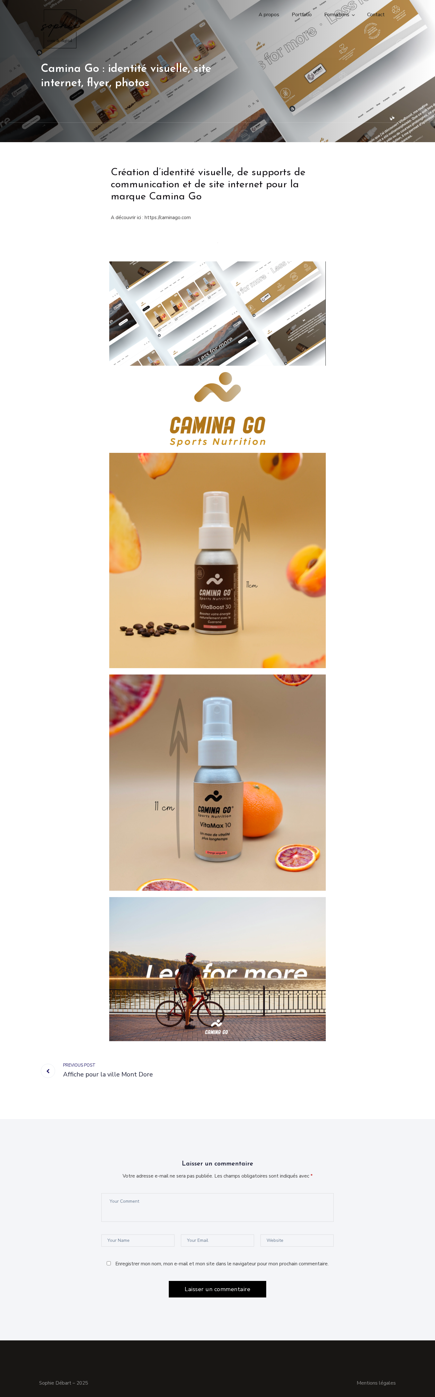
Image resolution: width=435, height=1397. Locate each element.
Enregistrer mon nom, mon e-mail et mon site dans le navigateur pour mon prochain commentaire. (222, 1264)
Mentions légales (376, 1383)
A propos (269, 14)
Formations (336, 14)
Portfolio (302, 14)
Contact (376, 14)
